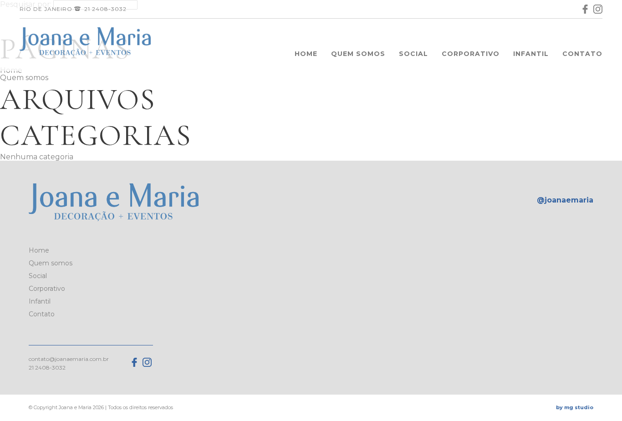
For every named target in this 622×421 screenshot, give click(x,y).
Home (306, 54)
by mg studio (574, 407)
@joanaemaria (565, 200)
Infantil (531, 54)
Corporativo (471, 54)
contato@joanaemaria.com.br (69, 358)
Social (413, 54)
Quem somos (358, 54)
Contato (582, 54)
